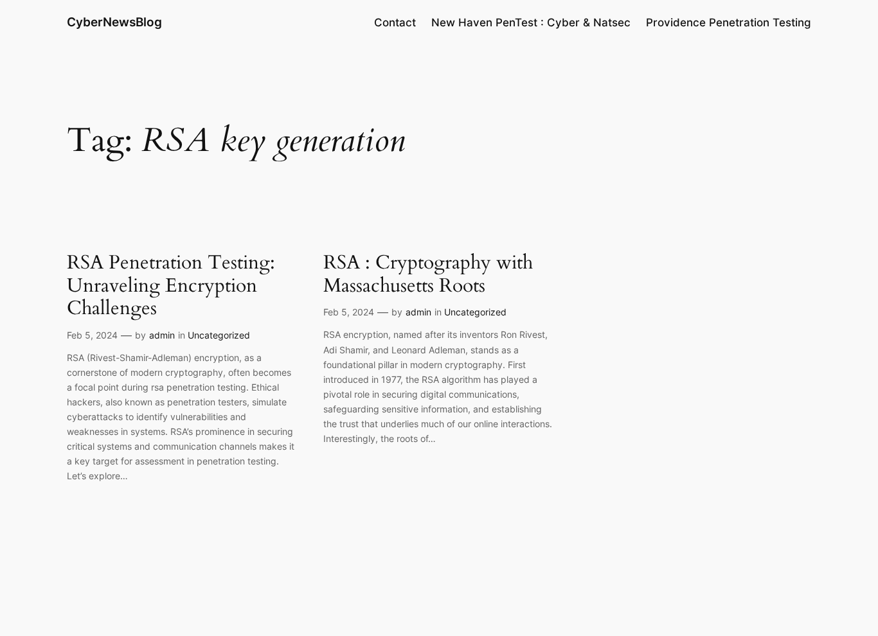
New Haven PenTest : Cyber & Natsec (531, 22)
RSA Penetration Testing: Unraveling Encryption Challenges (171, 286)
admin (162, 335)
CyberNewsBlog (114, 22)
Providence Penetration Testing (728, 22)
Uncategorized (219, 335)
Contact (395, 22)
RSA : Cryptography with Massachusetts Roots (428, 274)
